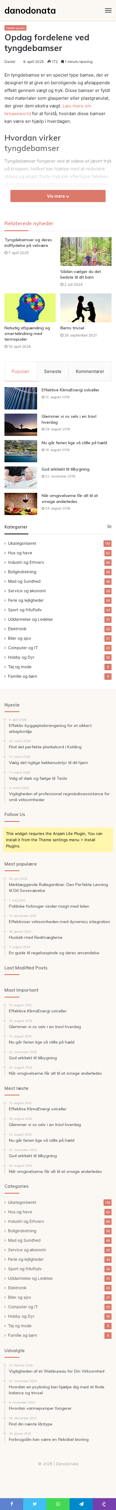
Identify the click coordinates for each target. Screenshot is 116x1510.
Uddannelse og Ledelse (30, 619)
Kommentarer (90, 371)
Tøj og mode (20, 666)
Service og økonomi (27, 590)
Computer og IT (23, 647)
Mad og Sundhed (24, 581)
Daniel (9, 61)
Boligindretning (22, 571)
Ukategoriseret (22, 543)
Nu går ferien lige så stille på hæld (74, 442)
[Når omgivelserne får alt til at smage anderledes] (20, 504)
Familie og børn (15, 28)
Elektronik (17, 628)
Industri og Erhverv (26, 562)
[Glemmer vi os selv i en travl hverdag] (20, 425)
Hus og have (20, 552)
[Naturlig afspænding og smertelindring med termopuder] (30, 307)
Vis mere (56, 196)
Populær (21, 371)
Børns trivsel (72, 328)
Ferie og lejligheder (26, 600)
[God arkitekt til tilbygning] (20, 477)
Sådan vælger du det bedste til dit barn (80, 274)
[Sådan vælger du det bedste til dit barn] (86, 251)
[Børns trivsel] (86, 307)
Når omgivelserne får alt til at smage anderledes (70, 498)
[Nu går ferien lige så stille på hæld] (20, 451)
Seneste (53, 371)
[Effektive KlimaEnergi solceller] (20, 398)
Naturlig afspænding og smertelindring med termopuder (27, 333)
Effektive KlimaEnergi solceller (70, 390)
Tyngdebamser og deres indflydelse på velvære (28, 242)
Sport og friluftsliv (25, 609)
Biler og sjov (19, 638)
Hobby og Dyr (21, 657)
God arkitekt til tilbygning (66, 469)
